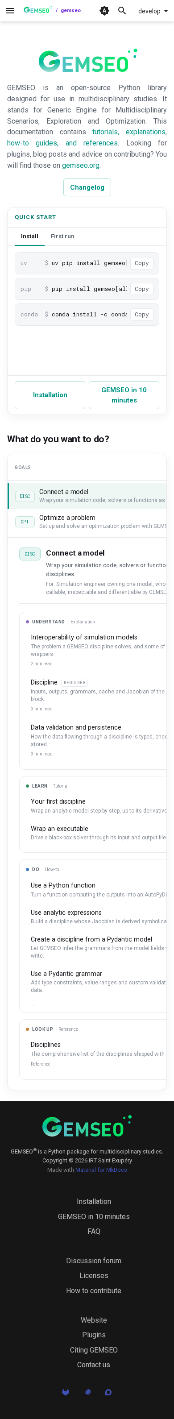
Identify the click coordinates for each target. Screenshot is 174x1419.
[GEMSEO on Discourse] (108, 1395)
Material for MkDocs (101, 1169)
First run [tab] (63, 236)
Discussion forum (93, 1261)
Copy (142, 263)
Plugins (94, 1335)
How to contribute (93, 1290)
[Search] (122, 11)
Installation (50, 395)
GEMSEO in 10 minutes (124, 395)
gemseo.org (80, 165)
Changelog (87, 187)
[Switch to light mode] (104, 11)
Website (94, 1320)
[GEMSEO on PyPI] (87, 1395)
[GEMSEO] (87, 1126)
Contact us (93, 1365)
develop (149, 11)
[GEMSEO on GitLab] (65, 1395)
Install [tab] (29, 236)
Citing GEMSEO (94, 1350)
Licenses (93, 1275)
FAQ (93, 1231)
